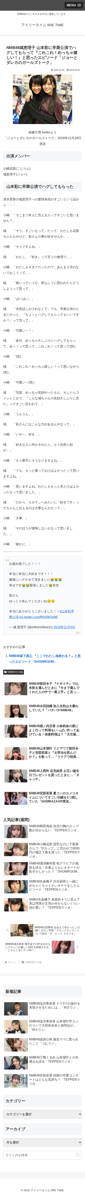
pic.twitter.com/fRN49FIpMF (38, 617)
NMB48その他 (15, 672)
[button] (77, 1155)
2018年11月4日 (64, 627)
